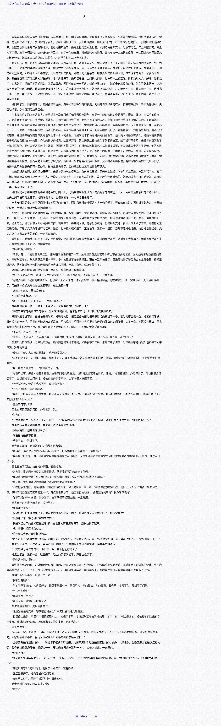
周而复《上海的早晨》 (71, 3)
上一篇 (74, 716)
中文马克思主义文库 (18, 3)
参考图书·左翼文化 (44, 3)
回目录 (84, 716)
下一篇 (93, 716)
